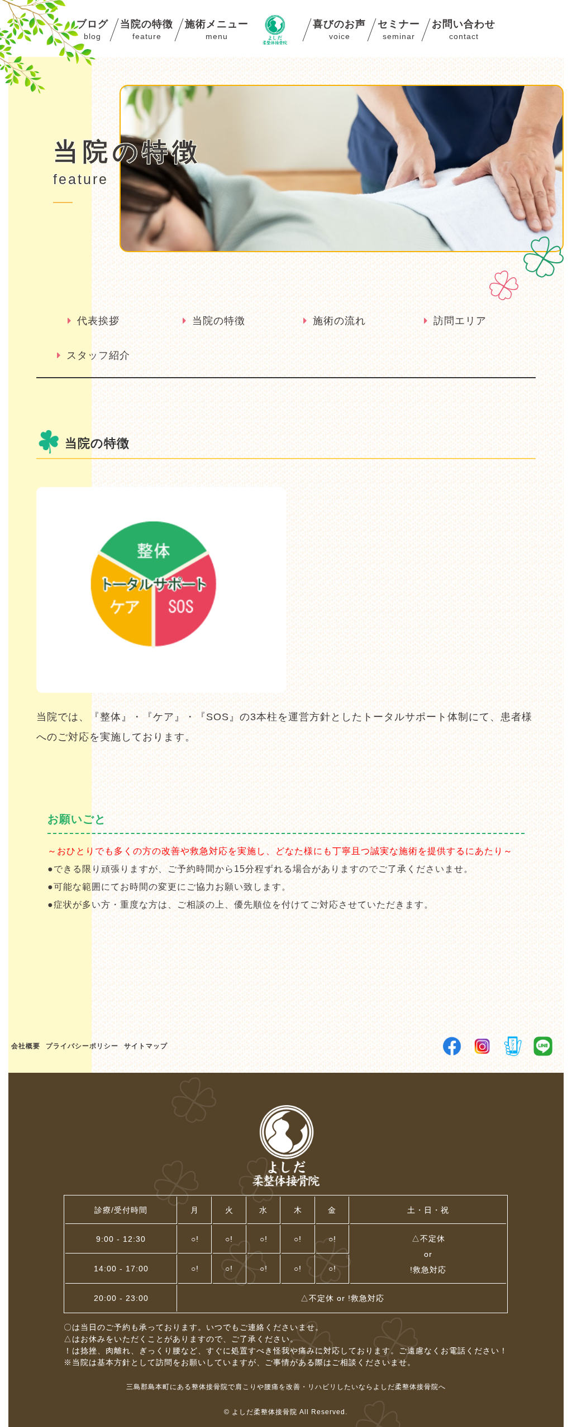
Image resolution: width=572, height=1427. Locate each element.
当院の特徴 (218, 320)
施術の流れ (339, 320)
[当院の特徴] (161, 686)
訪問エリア (460, 320)
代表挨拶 (98, 320)
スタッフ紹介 (98, 355)
